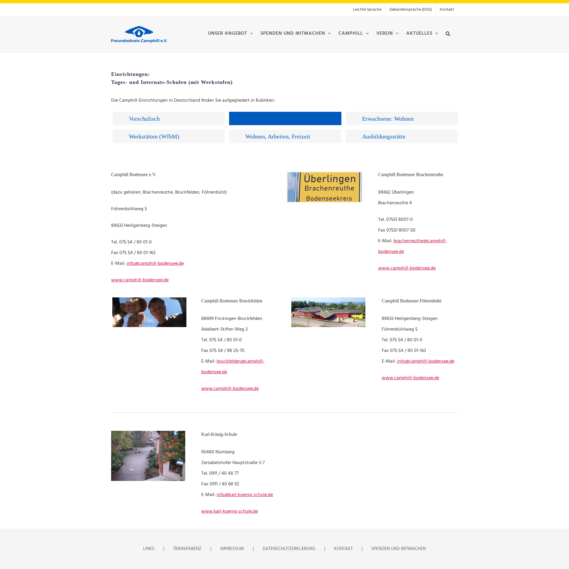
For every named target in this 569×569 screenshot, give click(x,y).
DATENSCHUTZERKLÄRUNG (289, 548)
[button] (448, 33)
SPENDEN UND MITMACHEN (398, 548)
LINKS (148, 548)
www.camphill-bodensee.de (140, 280)
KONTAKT (343, 548)
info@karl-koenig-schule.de (245, 495)
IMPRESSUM (232, 548)
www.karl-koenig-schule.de (229, 511)
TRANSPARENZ (187, 548)
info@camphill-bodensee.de (155, 263)
